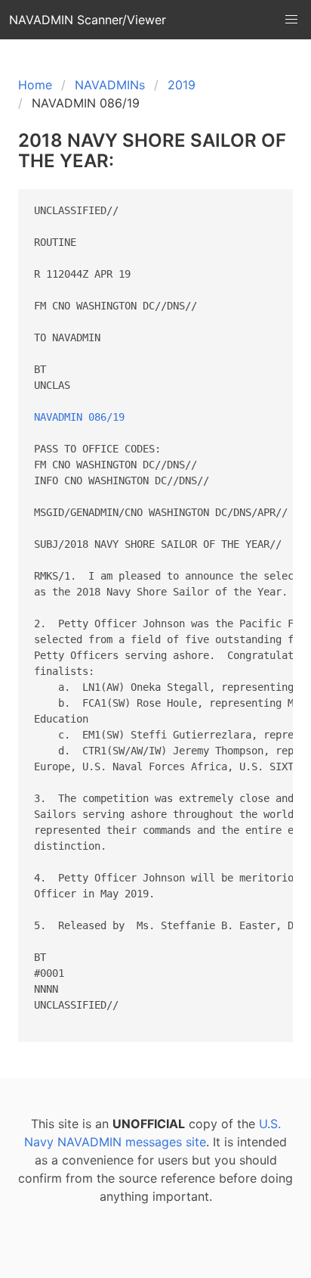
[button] (291, 19)
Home (35, 84)
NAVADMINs (110, 84)
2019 (182, 84)
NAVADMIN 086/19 (79, 417)
